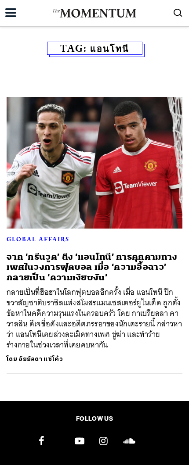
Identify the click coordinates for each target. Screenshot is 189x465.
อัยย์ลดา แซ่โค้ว (40, 359)
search (178, 12)
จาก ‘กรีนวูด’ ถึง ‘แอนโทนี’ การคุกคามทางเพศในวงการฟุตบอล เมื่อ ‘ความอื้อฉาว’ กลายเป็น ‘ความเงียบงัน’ (92, 267)
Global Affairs (38, 239)
